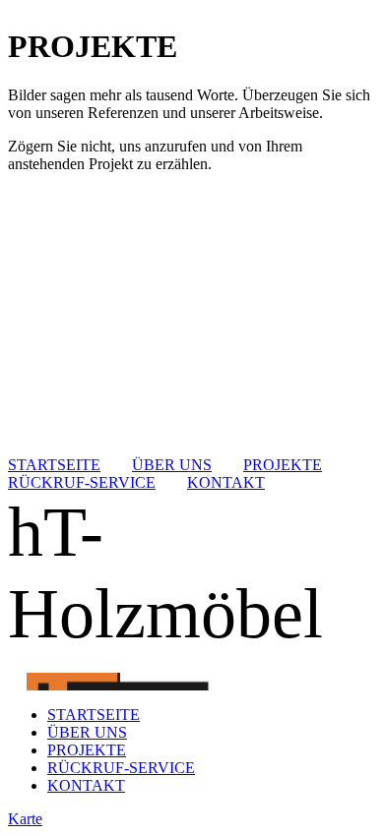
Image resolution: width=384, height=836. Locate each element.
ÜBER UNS (172, 464)
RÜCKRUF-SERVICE (82, 482)
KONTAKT (226, 482)
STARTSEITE (54, 464)
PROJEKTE (282, 464)
